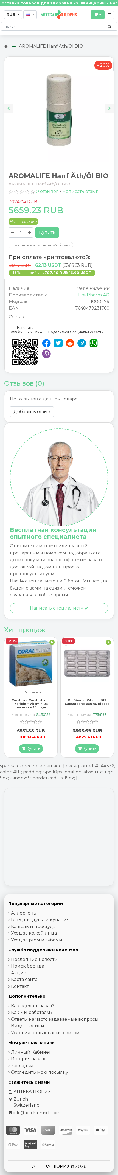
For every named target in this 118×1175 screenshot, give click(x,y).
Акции (19, 972)
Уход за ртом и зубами (36, 940)
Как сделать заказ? (32, 1005)
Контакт (20, 986)
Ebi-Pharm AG (93, 295)
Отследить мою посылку (39, 1072)
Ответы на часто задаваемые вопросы (55, 1019)
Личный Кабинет (31, 1052)
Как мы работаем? (32, 1012)
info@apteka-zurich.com (36, 1112)
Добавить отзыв (31, 411)
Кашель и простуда (33, 926)
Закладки (22, 1065)
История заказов (30, 1058)
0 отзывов (47, 191)
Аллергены (24, 913)
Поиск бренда (27, 966)
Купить (47, 232)
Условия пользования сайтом (45, 1032)
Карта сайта (24, 979)
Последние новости (34, 959)
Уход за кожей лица (34, 933)
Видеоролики (27, 1025)
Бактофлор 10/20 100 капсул (87, 702)
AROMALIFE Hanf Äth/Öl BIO (51, 46)
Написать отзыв (80, 191)
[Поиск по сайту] (109, 26)
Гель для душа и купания (40, 919)
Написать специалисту (57, 608)
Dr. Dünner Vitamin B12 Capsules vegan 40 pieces (31, 702)
